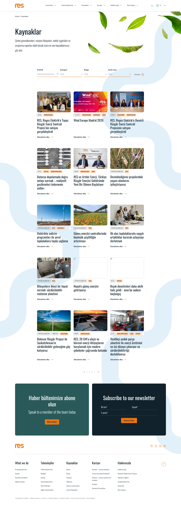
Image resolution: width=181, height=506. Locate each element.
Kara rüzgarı (48, 115)
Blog (39, 171)
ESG (127, 171)
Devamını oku (43, 137)
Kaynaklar (85, 5)
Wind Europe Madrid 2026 (88, 120)
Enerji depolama (56, 171)
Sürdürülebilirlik (123, 482)
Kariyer (99, 5)
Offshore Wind (107, 115)
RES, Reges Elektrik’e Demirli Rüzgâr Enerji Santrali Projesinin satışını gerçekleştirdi (127, 126)
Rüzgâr (43, 474)
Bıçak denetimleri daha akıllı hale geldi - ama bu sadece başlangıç (126, 290)
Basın (39, 115)
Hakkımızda (114, 5)
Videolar (55, 334)
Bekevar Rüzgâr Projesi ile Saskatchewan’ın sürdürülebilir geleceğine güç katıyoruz (53, 345)
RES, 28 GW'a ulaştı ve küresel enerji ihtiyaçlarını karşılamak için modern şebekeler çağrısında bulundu (90, 345)
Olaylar (77, 115)
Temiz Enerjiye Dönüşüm (101, 474)
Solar (138, 334)
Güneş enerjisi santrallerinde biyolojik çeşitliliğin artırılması (90, 237)
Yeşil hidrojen (45, 486)
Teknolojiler (85, 334)
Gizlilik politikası (53, 498)
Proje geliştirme (21, 469)
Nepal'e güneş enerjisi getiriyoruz (86, 288)
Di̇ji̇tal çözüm (20, 482)
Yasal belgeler (90, 498)
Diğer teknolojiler (47, 490)
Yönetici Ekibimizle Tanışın (127, 474)
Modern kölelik (64, 498)
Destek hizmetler (21, 478)
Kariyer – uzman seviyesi (100, 469)
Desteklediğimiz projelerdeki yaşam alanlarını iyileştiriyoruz (126, 180)
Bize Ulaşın (131, 5)
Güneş (43, 478)
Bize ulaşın (52, 421)
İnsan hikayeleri (72, 490)
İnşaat (17, 474)
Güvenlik (121, 486)
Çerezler (44, 498)
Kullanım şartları (35, 498)
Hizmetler (49, 5)
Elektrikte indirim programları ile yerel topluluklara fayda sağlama (52, 237)
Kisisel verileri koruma (78, 498)
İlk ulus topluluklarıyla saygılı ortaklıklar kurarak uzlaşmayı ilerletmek (127, 237)
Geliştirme (121, 115)
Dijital (46, 171)
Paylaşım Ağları (123, 478)
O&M (93, 171)
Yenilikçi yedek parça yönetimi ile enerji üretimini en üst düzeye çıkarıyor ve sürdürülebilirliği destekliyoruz (126, 346)
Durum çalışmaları (117, 171)
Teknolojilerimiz (67, 5)
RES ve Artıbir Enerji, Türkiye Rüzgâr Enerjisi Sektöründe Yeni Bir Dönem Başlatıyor (90, 180)
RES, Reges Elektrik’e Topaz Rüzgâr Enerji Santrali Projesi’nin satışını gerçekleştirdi (52, 126)
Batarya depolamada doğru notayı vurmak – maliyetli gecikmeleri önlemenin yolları (52, 182)
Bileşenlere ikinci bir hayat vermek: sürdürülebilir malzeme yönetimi (52, 290)
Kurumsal (97, 115)
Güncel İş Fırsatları (98, 488)
